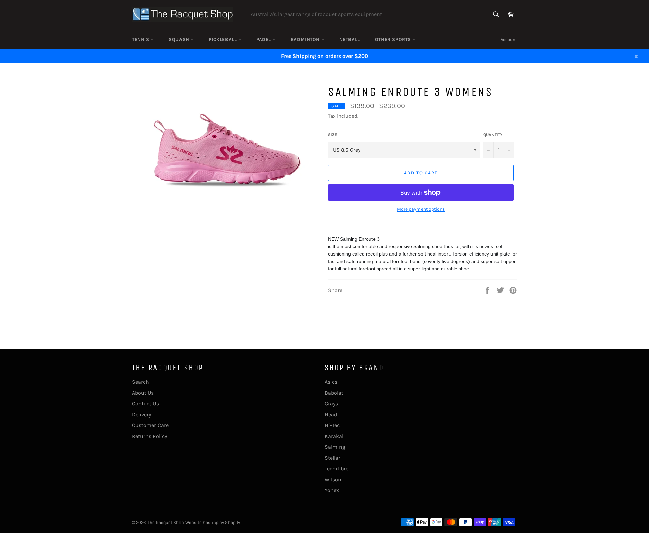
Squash (180, 39)
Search (140, 382)
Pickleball (223, 39)
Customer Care (150, 425)
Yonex (331, 490)
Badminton (306, 39)
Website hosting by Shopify (212, 522)
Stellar (332, 457)
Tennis (141, 39)
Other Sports (394, 39)
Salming (334, 447)
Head (330, 414)
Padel (264, 39)
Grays (331, 403)
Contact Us (145, 403)
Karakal (333, 436)
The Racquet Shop (166, 522)
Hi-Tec (332, 425)
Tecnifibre (336, 468)
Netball (349, 39)
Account (509, 39)
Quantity (492, 134)
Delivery (141, 414)
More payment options (421, 209)
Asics (330, 382)
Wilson (332, 479)
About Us (143, 393)
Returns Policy (149, 436)
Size (332, 134)
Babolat (333, 393)
